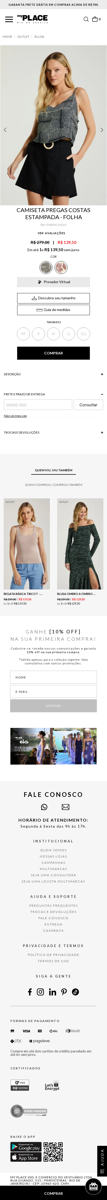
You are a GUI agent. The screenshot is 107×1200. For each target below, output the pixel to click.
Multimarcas (53, 869)
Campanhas (53, 863)
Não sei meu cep (15, 416)
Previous (5, 130)
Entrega (54, 924)
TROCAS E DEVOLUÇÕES (53, 912)
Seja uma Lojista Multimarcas (53, 881)
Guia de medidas (57, 309)
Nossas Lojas (53, 856)
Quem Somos (53, 850)
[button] (9, 20)
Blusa (39, 36)
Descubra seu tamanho (57, 298)
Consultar (88, 404)
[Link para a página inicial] (7, 36)
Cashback (53, 930)
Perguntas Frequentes (53, 905)
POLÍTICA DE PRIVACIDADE (53, 955)
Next (102, 130)
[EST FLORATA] (61, 267)
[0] (95, 19)
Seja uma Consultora (53, 875)
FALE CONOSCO (53, 918)
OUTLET (23, 36)
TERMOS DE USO (53, 961)
